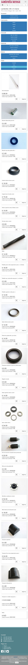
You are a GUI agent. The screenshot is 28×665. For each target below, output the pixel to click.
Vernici (14, 68)
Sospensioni (14, 66)
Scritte (14, 26)
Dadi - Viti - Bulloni (14, 35)
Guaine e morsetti (14, 37)
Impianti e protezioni (14, 47)
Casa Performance (14, 56)
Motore (14, 58)
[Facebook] (2, 652)
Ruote (14, 64)
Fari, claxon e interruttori (14, 45)
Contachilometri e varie (14, 17)
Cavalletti (14, 63)
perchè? (15, 657)
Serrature (14, 30)
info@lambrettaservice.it (8, 641)
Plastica (14, 24)
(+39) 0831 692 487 (7, 637)
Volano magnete (14, 49)
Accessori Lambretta (14, 15)
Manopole (14, 41)
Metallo (14, 22)
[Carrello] (2, 5)
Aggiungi (24, 99)
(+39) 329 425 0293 (7, 638)
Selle (14, 28)
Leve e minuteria (14, 39)
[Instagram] (5, 652)
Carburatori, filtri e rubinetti (14, 54)
